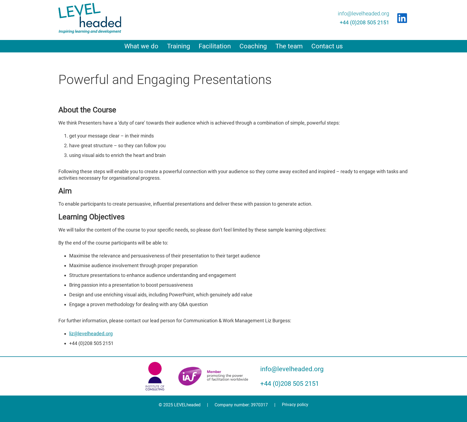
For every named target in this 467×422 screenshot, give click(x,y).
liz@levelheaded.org (91, 333)
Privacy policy (295, 404)
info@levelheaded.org (363, 13)
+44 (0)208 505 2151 (364, 22)
